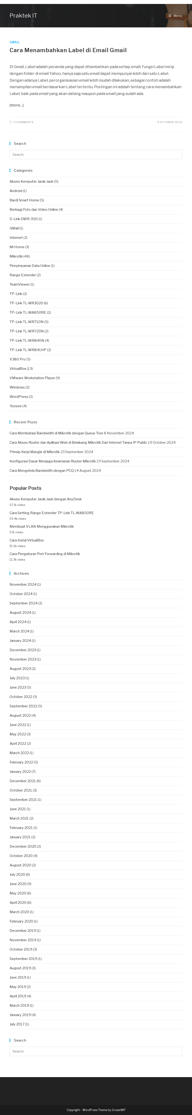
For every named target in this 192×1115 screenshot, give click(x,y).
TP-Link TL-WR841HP (28, 350)
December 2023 (23, 650)
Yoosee (16, 406)
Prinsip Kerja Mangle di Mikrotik (35, 452)
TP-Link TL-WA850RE (28, 312)
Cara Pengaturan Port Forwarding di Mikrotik (45, 554)
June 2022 (18, 725)
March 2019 (19, 1005)
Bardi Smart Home (24, 200)
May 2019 (18, 987)
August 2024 (20, 612)
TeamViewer (20, 284)
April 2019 (18, 996)
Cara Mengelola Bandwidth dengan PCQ (42, 471)
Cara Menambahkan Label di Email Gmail (68, 50)
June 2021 (18, 809)
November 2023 (23, 659)
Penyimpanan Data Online (30, 266)
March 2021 (19, 818)
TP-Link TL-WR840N (27, 340)
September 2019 (23, 959)
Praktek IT (23, 15)
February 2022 (21, 762)
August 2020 (20, 865)
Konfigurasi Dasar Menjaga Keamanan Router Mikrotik (53, 461)
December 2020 (23, 846)
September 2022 (23, 706)
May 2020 (18, 893)
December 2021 (23, 781)
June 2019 (18, 977)
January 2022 (20, 772)
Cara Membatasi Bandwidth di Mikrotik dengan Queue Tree (56, 433)
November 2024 (23, 584)
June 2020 (18, 884)
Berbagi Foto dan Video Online (34, 209)
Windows (17, 387)
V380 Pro (18, 359)
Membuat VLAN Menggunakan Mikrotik (42, 526)
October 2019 (21, 949)
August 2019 (20, 968)
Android (16, 191)
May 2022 (18, 734)
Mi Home (17, 247)
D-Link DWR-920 (24, 219)
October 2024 (21, 594)
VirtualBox (18, 369)
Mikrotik (16, 256)
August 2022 (20, 715)
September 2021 (23, 800)
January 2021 (20, 837)
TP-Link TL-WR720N (27, 331)
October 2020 (21, 856)
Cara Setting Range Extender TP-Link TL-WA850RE (52, 513)
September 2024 (23, 603)
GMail (15, 42)
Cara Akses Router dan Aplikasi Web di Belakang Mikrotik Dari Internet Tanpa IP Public (78, 442)
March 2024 (19, 631)
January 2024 (20, 641)
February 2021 (21, 828)
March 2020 (19, 912)
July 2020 (17, 874)
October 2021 (21, 790)
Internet (16, 238)
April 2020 (18, 903)
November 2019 (23, 940)
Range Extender (23, 275)
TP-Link (16, 294)
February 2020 (21, 921)
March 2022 (19, 753)
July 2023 (17, 678)
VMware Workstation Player (32, 378)
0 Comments (24, 122)
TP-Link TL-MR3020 (26, 303)
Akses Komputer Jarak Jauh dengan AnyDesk (46, 499)
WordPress (19, 397)
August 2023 (20, 669)
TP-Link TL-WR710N (27, 322)
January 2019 (20, 1015)
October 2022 (21, 697)
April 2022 (18, 743)
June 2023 (18, 687)
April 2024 (18, 622)
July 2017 (17, 1024)
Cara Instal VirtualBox (27, 540)
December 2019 (23, 931)
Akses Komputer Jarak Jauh (31, 181)
